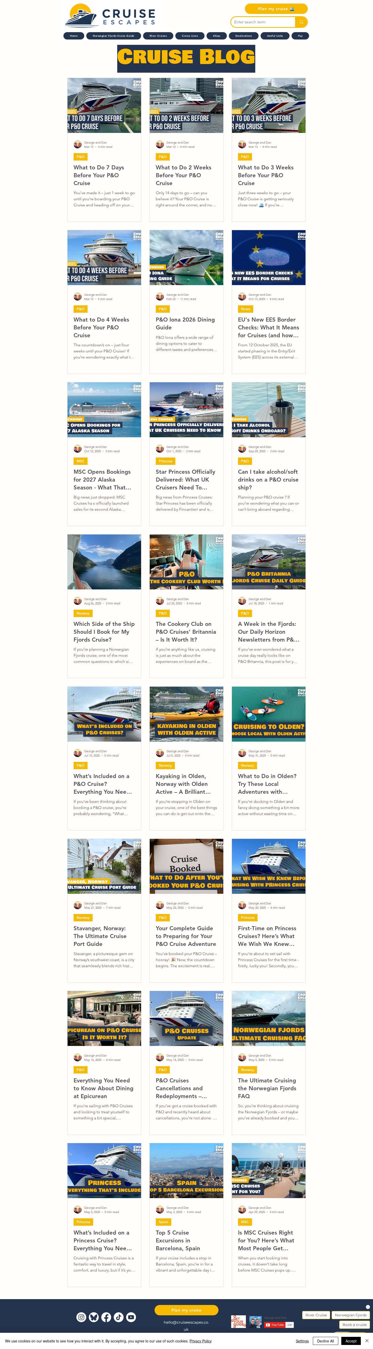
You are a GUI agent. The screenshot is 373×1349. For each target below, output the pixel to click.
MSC (80, 461)
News (245, 309)
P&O (80, 156)
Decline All (325, 1340)
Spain (163, 1222)
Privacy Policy (201, 1340)
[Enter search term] (301, 22)
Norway (83, 613)
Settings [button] (302, 1340)
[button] (190, 35)
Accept (351, 1340)
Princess (165, 461)
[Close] (367, 1341)
